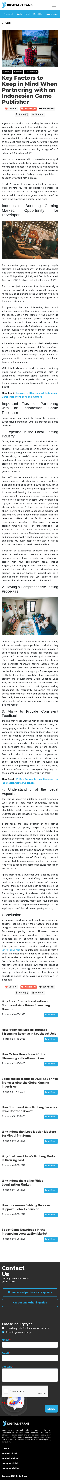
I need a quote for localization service (27, 1328)
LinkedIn (6, 1448)
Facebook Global (9, 1453)
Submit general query (18, 1332)
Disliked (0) (30, 109)
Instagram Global (10, 1463)
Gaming (7, 72)
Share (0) (23, 115)
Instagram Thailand (11, 1468)
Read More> (51, 1015)
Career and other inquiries (30, 1302)
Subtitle (37, 14)
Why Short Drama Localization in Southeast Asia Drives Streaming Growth (26, 1005)
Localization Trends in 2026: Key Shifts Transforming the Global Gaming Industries (30, 1083)
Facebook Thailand (10, 1458)
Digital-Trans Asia (11, 950)
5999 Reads (48, 109)
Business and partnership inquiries (30, 1292)
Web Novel (23, 14)
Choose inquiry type (17, 1324)
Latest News (31, 72)
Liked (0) (13, 109)
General (8, 14)
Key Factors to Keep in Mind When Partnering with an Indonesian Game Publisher (30, 89)
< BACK (7, 23)
